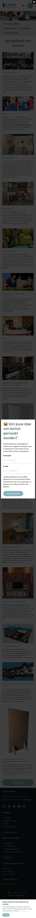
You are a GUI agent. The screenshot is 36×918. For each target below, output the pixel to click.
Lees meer (22, 911)
